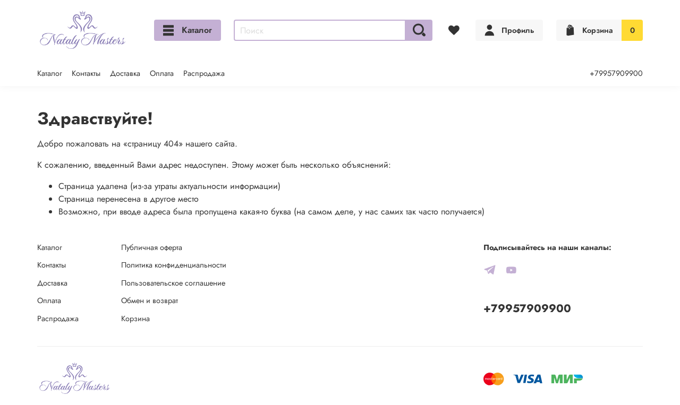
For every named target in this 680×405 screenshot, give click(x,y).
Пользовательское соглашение (173, 283)
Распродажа (204, 73)
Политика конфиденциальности (173, 265)
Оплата (162, 73)
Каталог (197, 30)
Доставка (125, 73)
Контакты (86, 73)
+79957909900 (616, 73)
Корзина (135, 318)
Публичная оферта (151, 247)
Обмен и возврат (149, 300)
